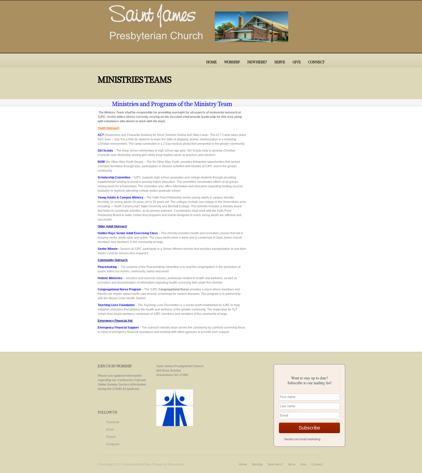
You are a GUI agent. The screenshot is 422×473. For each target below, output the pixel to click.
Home (211, 62)
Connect (316, 62)
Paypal (111, 437)
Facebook (112, 422)
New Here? (257, 62)
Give (296, 62)
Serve (279, 62)
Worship (232, 62)
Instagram (112, 444)
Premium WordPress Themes (143, 464)
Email (110, 429)
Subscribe (309, 427)
